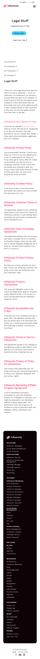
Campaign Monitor (13, 534)
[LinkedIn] (24, 655)
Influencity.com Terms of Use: (20, 121)
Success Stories (12, 592)
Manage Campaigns (14, 497)
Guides (9, 578)
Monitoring (10, 473)
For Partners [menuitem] (9, 75)
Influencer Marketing (14, 446)
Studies (9, 581)
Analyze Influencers (14, 486)
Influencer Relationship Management (15, 461)
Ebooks (9, 575)
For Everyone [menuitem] (9, 62)
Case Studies (11, 589)
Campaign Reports (13, 467)
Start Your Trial (19, 40)
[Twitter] (16, 655)
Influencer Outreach (14, 494)
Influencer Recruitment (15, 492)
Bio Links (10, 521)
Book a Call (19, 33)
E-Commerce (11, 553)
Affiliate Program (13, 628)
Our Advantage (12, 617)
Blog (8, 567)
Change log (11, 608)
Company (10, 619)
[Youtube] (20, 655)
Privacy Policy (23, 652)
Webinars (10, 594)
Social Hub (11, 470)
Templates (10, 597)
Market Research (13, 537)
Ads (8, 523)
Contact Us (11, 605)
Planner (9, 518)
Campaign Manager (14, 464)
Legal (14, 652)
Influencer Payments (14, 503)
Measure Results (13, 505)
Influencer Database (14, 489)
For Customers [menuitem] (9, 66)
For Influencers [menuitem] (10, 71)
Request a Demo (13, 634)
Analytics (10, 515)
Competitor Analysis (14, 532)
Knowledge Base (13, 570)
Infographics (11, 583)
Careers (9, 622)
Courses (9, 586)
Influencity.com (28, 126)
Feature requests (13, 611)
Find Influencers (12, 483)
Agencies (10, 551)
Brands (9, 548)
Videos (9, 572)
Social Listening (12, 451)
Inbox (9, 512)
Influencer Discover (14, 457)
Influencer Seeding (13, 500)
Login (33, 2)
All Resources (12, 562)
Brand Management (14, 529)
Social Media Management (16, 448)
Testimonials (11, 625)
